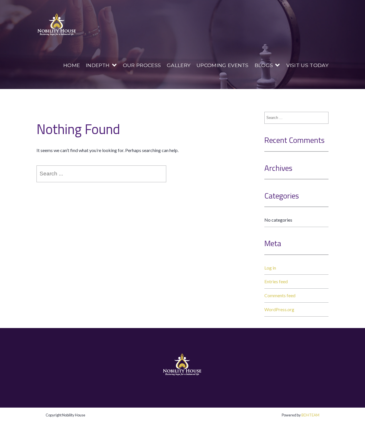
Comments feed (279, 295)
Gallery (178, 65)
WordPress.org (279, 309)
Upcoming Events (222, 65)
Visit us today (307, 65)
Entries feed (276, 281)
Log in (270, 267)
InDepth (98, 65)
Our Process (142, 65)
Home (71, 65)
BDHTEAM (310, 415)
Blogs (264, 65)
